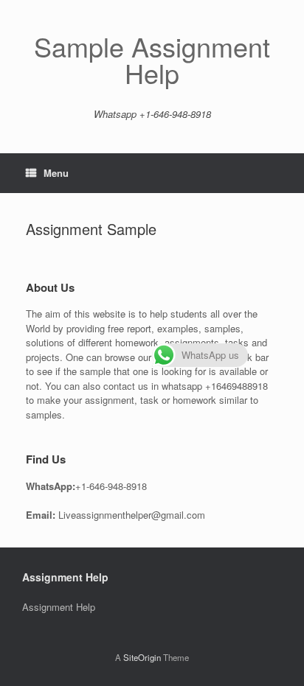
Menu (56, 173)
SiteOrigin (142, 657)
